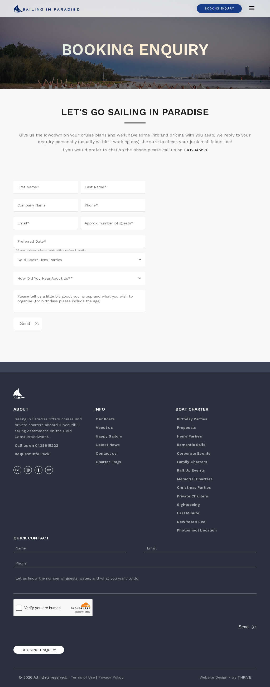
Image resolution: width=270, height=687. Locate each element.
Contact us (106, 453)
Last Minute (188, 513)
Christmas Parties (194, 487)
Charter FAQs (108, 462)
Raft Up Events (191, 470)
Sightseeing (188, 504)
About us (104, 427)
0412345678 (196, 149)
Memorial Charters (195, 479)
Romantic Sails (191, 445)
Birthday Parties (192, 419)
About (20, 409)
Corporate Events (194, 453)
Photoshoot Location (197, 530)
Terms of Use (83, 677)
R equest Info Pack (32, 454)
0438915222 (47, 445)
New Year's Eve (191, 522)
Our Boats (105, 419)
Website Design (213, 677)
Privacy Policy (110, 677)
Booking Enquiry (38, 650)
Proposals (186, 427)
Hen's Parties (189, 436)
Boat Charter (192, 409)
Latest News (108, 445)
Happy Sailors (109, 436)
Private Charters (192, 496)
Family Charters (192, 462)
